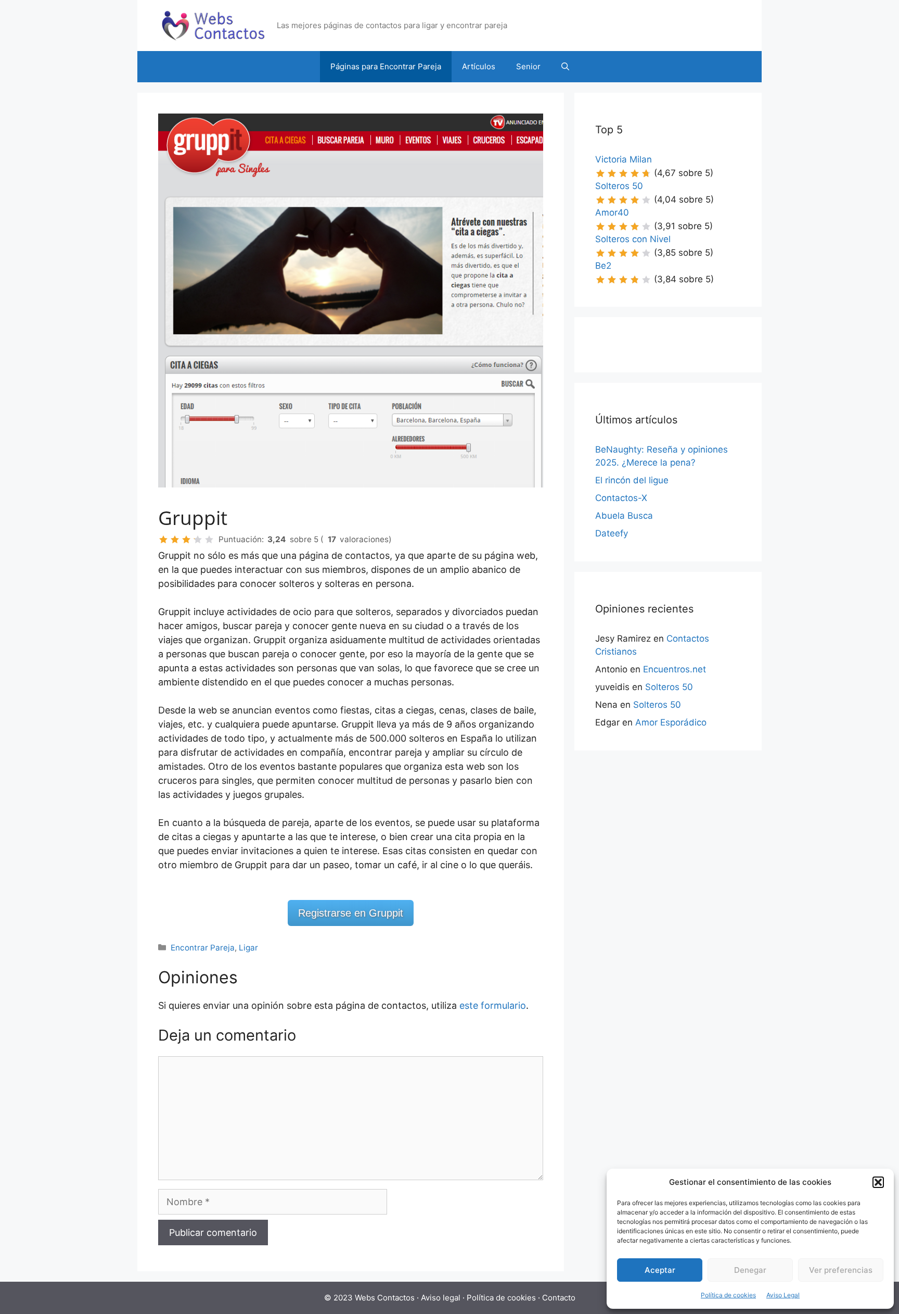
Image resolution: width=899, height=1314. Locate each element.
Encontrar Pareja (203, 948)
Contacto (558, 1298)
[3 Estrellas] (186, 539)
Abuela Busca (624, 515)
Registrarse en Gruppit (350, 913)
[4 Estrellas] (197, 539)
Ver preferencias (840, 1270)
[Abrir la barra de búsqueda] (565, 66)
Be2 (603, 265)
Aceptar (660, 1270)
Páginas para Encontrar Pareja (385, 66)
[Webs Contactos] (212, 24)
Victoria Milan (623, 159)
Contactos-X (621, 498)
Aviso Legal (783, 1295)
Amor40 (612, 212)
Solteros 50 (619, 186)
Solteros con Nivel (633, 239)
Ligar (248, 948)
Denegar (750, 1270)
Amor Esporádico (671, 722)
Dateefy (611, 533)
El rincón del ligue (632, 480)
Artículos (478, 66)
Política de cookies (728, 1295)
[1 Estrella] (163, 539)
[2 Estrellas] (175, 539)
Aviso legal (440, 1298)
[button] (878, 1182)
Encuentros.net (674, 669)
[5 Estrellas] (209, 539)
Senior (528, 66)
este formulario (492, 1005)
